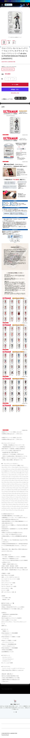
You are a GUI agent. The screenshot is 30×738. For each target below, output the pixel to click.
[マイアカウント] (24, 5)
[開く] (21, 5)
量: (2, 78)
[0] (27, 5)
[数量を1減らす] (6, 78)
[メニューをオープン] (2, 4)
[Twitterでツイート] (22, 98)
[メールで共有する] (25, 98)
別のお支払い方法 (15, 92)
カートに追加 (15, 84)
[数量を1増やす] (14, 78)
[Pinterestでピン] (19, 98)
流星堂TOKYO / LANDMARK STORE (8, 61)
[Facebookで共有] (16, 98)
